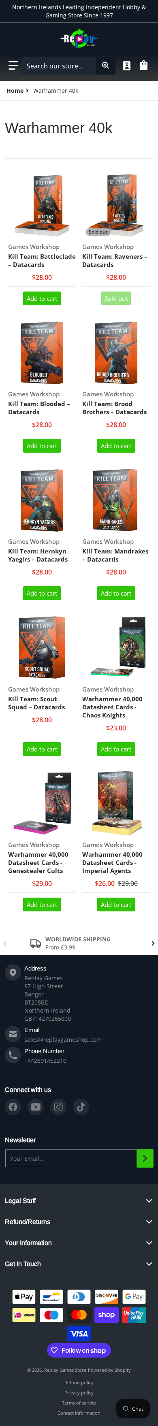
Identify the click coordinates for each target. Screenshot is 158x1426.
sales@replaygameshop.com (63, 1039)
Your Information (28, 1242)
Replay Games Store (65, 1370)
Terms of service (79, 1403)
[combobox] (68, 65)
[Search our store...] (105, 65)
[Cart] (145, 65)
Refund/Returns (27, 1221)
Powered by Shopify (109, 1370)
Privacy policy (79, 1393)
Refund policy (79, 1382)
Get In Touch (23, 1263)
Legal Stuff (20, 1200)
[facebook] (13, 1107)
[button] (13, 65)
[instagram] (58, 1107)
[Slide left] (5, 943)
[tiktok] (81, 1107)
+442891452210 (45, 1060)
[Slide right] (153, 943)
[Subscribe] (145, 1158)
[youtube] (36, 1107)
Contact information (79, 1413)
